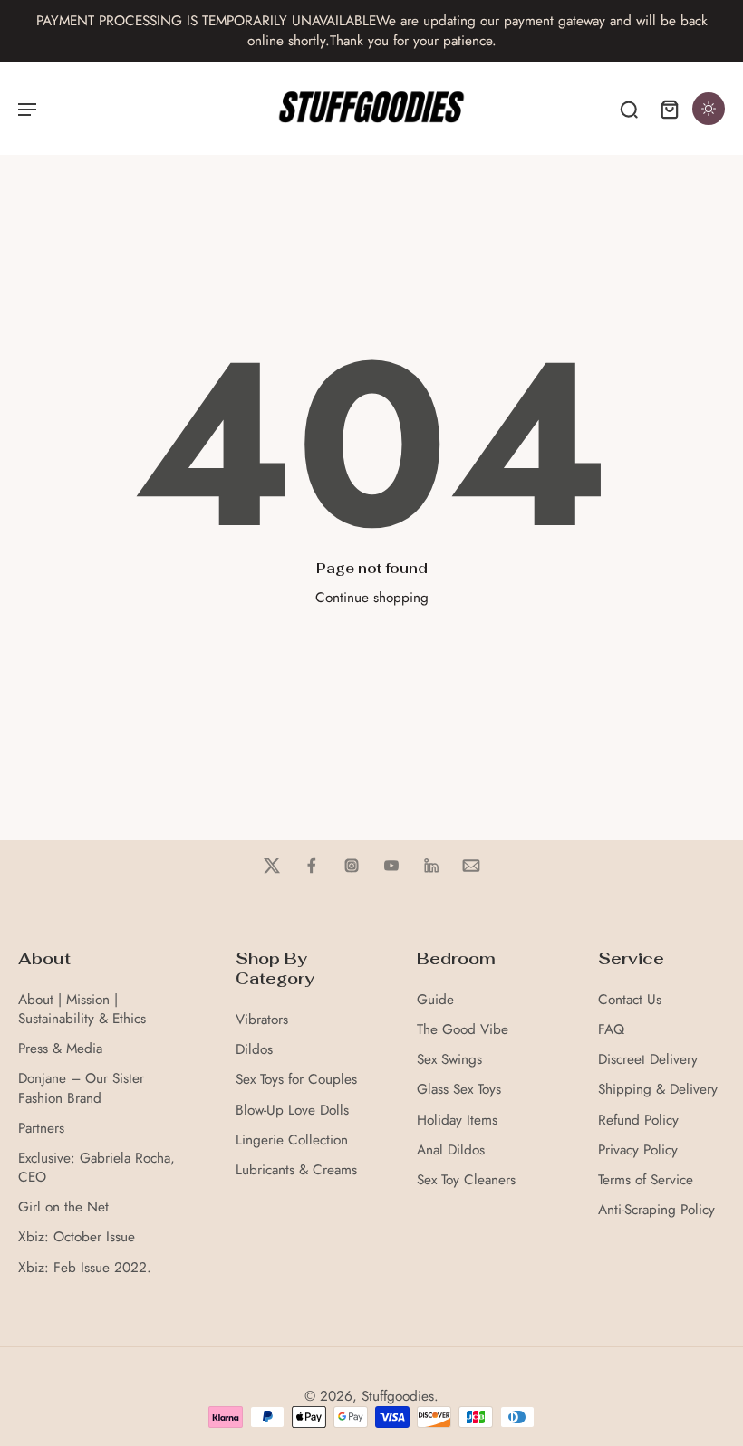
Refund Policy (638, 1120)
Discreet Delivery (648, 1059)
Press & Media (60, 1048)
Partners (41, 1128)
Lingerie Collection (292, 1140)
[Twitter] (272, 866)
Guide (435, 1000)
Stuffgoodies (398, 1396)
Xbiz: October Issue (76, 1237)
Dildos (254, 1049)
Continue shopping (372, 598)
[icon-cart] (669, 109)
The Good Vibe (462, 1029)
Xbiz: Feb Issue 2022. (84, 1268)
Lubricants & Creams (296, 1170)
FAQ (611, 1029)
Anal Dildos (451, 1150)
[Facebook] (312, 866)
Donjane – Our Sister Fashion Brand (81, 1088)
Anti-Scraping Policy (656, 1210)
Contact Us (629, 1000)
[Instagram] (352, 866)
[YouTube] (391, 866)
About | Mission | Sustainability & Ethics (82, 1010)
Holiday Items (457, 1120)
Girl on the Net (63, 1207)
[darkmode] (708, 108)
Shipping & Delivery (658, 1089)
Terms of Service (645, 1180)
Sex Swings (449, 1059)
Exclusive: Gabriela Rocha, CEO (96, 1168)
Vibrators (262, 1019)
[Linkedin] (431, 866)
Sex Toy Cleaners (466, 1180)
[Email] (471, 866)
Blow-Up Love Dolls (292, 1110)
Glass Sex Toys (459, 1089)
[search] (629, 109)
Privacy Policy (638, 1150)
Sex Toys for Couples (296, 1079)
